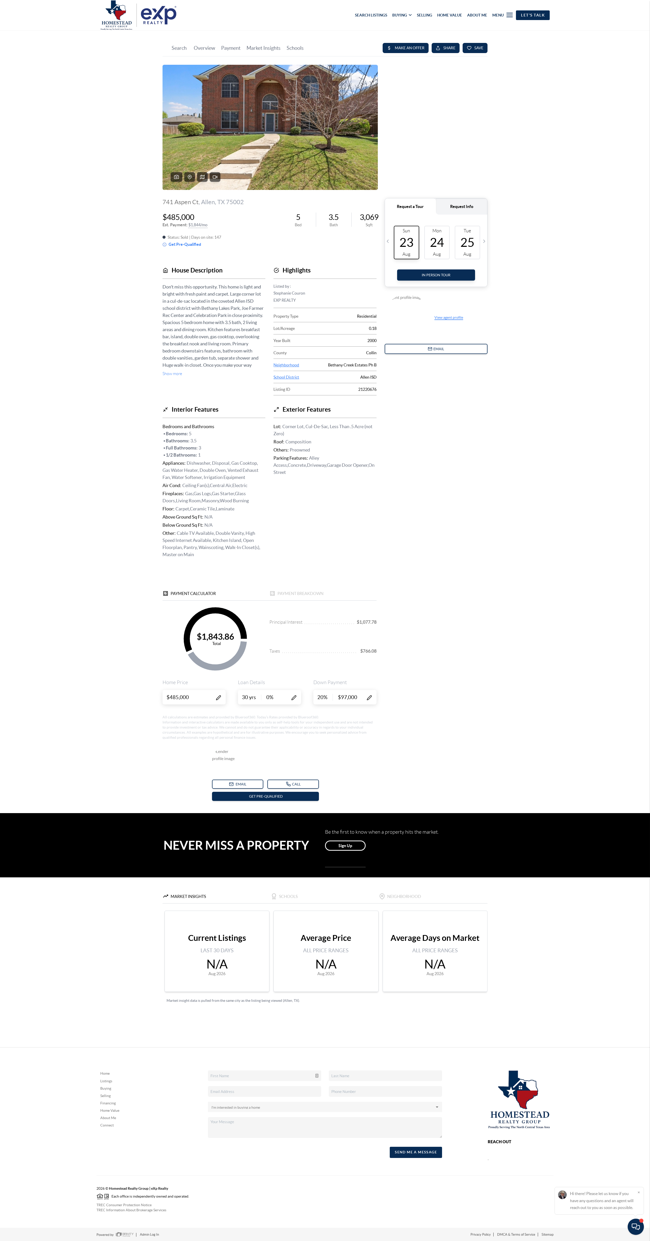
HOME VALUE (449, 15)
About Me (108, 1118)
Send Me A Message (416, 1152)
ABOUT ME (477, 15)
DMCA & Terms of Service (516, 1234)
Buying (105, 1088)
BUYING (399, 15)
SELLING (424, 15)
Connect (107, 1125)
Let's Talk (533, 15)
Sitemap (548, 1234)
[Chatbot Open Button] (636, 1227)
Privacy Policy (480, 1234)
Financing (108, 1103)
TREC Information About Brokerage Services (131, 1210)
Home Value (109, 1110)
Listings (106, 1081)
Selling (105, 1096)
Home (105, 1073)
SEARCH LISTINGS (371, 15)
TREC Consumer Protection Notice (124, 1205)
